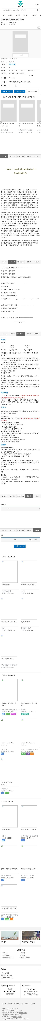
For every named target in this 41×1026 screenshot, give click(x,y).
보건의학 (33, 15)
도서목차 (12, 156)
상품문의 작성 (20, 546)
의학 (3, 15)
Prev (1, 122)
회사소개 (4, 1003)
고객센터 (26, 1003)
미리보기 (20, 55)
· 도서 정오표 (5, 955)
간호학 (10, 15)
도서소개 (4, 156)
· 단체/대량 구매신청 (24, 958)
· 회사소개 (5, 953)
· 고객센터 (22, 953)
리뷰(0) (29, 156)
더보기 (20, 322)
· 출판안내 (22, 955)
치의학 (18, 15)
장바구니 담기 (20, 91)
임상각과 (7, 59)
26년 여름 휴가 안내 (6, 975)
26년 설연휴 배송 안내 (7, 978)
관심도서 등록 (32, 91)
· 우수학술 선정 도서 (7, 958)
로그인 (37, 5)
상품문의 (36, 156)
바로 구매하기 (7, 91)
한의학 (25, 15)
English (32, 1003)
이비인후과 (14, 59)
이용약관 (10, 1003)
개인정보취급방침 (18, 1003)
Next (40, 122)
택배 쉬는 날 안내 (5, 973)
